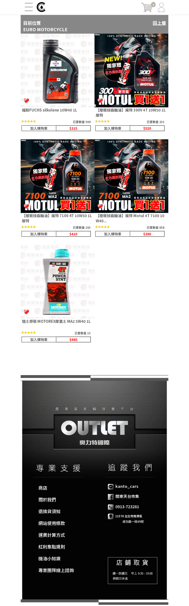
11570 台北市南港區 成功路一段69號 (126, 518)
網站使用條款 (51, 523)
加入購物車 (38, 128)
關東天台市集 (126, 496)
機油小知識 (49, 558)
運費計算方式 (51, 535)
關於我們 (47, 499)
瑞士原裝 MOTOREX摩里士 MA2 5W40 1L (56, 321)
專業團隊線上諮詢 (56, 570)
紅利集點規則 (51, 546)
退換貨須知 (49, 511)
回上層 (159, 23)
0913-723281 (126, 506)
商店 (42, 487)
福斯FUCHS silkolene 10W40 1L (49, 110)
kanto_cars (126, 486)
